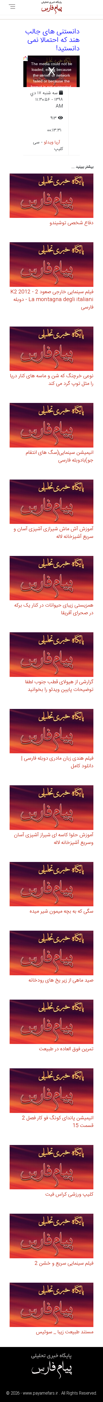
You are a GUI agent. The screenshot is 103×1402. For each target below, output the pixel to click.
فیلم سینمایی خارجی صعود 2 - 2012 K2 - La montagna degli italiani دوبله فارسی (51, 299)
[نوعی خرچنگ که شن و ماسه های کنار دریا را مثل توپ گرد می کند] (51, 349)
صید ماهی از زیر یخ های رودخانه (61, 980)
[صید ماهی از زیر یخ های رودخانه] (51, 953)
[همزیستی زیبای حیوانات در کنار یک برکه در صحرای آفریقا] (51, 579)
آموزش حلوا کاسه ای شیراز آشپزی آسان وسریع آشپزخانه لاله (53, 839)
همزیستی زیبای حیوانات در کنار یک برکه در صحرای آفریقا (53, 609)
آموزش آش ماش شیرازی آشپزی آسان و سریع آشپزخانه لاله (53, 533)
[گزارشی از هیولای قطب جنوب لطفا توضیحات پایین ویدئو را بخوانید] (51, 655)
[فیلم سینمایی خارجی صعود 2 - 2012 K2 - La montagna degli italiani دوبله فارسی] (51, 265)
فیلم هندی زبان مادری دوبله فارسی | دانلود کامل (57, 762)
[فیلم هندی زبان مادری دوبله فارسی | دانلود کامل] (51, 732)
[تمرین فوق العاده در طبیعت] (51, 1022)
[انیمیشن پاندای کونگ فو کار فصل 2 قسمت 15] (51, 1091)
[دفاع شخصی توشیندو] (51, 196)
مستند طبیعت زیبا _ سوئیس (64, 1332)
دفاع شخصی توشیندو (71, 223)
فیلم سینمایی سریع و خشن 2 (64, 1263)
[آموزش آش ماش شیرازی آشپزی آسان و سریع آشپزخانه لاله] (51, 502)
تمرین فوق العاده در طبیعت (66, 1049)
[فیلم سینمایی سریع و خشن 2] (51, 1237)
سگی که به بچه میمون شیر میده (61, 911)
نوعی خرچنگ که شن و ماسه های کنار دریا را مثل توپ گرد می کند (51, 380)
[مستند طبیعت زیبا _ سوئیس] (51, 1305)
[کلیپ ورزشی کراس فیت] (51, 1168)
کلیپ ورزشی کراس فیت (69, 1194)
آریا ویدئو (52, 142)
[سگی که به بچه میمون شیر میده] (51, 885)
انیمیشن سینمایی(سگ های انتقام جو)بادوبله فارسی (59, 457)
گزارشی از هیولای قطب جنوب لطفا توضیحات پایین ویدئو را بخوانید (59, 686)
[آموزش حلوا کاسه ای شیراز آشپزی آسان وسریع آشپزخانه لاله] (51, 808)
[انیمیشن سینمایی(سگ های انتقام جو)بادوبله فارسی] (51, 426)
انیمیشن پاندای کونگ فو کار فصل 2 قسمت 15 (57, 1122)
